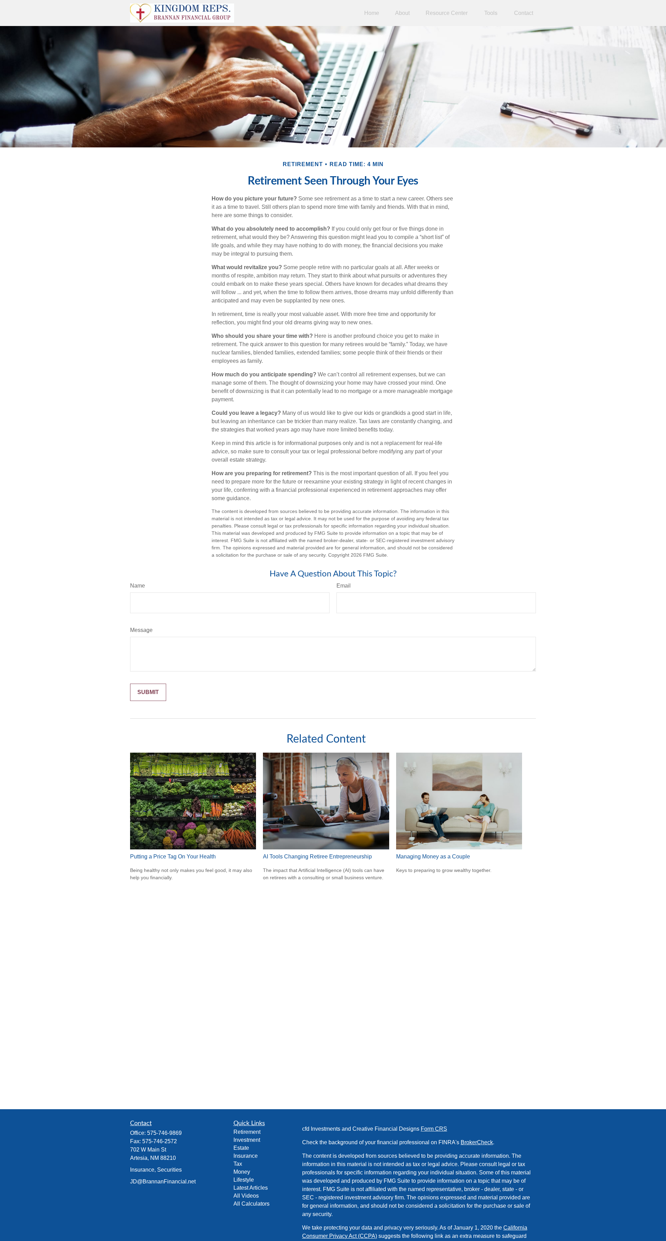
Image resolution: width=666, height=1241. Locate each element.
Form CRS (434, 1129)
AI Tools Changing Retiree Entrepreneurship (317, 856)
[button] (371, 13)
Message (141, 630)
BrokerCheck (477, 1142)
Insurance (245, 1156)
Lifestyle (243, 1180)
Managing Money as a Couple (433, 856)
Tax (237, 1164)
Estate (241, 1148)
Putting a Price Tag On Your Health (173, 856)
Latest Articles (250, 1188)
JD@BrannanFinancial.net (163, 1181)
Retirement (247, 1132)
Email (343, 586)
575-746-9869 (164, 1133)
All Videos (246, 1196)
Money (241, 1172)
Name (137, 586)
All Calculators (251, 1204)
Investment (246, 1140)
